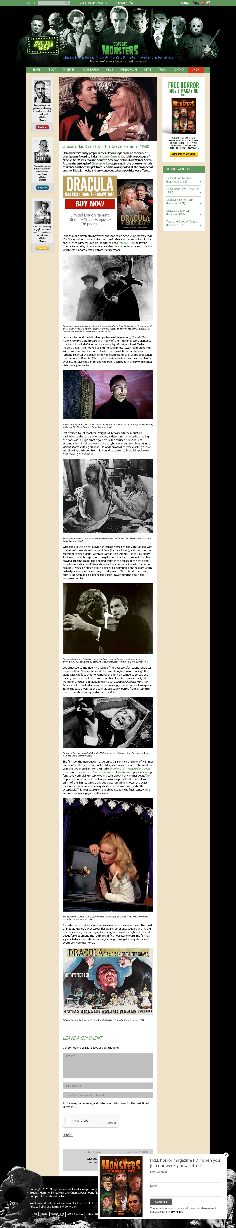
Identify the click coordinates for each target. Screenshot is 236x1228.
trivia (162, 70)
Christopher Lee (101, 163)
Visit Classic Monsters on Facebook (50, 1203)
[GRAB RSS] (130, 3)
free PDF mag (128, 70)
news (147, 70)
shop (195, 70)
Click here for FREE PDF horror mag (94, 1203)
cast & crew (91, 70)
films (109, 70)
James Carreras (111, 156)
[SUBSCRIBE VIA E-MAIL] (105, 3)
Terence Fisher (126, 243)
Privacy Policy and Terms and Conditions (54, 1206)
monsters (69, 70)
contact (178, 70)
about (52, 70)
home (36, 70)
